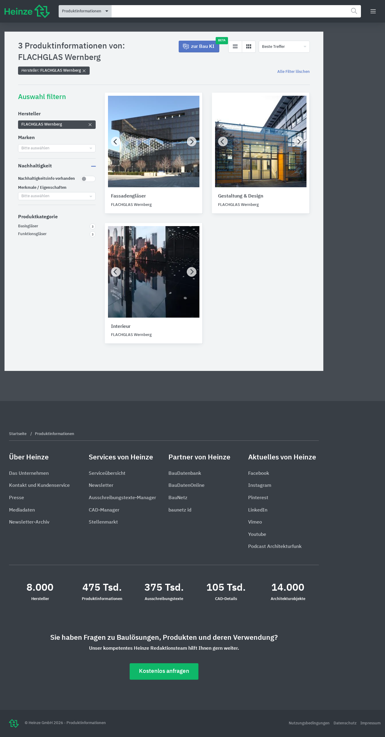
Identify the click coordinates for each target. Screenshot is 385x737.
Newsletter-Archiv (29, 522)
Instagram (259, 485)
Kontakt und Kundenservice (39, 485)
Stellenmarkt (103, 522)
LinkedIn (257, 510)
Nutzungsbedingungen (310, 723)
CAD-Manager (104, 510)
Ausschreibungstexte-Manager (122, 498)
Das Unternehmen (29, 473)
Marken (26, 137)
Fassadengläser (128, 196)
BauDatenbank (184, 473)
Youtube (257, 534)
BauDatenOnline (186, 485)
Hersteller (29, 114)
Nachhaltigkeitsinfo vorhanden (46, 179)
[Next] (191, 141)
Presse (16, 498)
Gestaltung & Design (240, 196)
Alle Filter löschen (293, 72)
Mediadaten (22, 510)
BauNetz (177, 498)
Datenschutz (345, 723)
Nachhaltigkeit (35, 166)
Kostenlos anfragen (164, 671)
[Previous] (116, 141)
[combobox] (236, 11)
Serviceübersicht (107, 473)
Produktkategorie (38, 217)
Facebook (258, 473)
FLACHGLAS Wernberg (51, 71)
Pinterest (258, 498)
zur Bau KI (205, 45)
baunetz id (179, 510)
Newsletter (101, 485)
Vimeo (255, 522)
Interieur (121, 326)
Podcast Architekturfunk (275, 546)
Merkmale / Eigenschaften (42, 188)
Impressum (370, 723)
